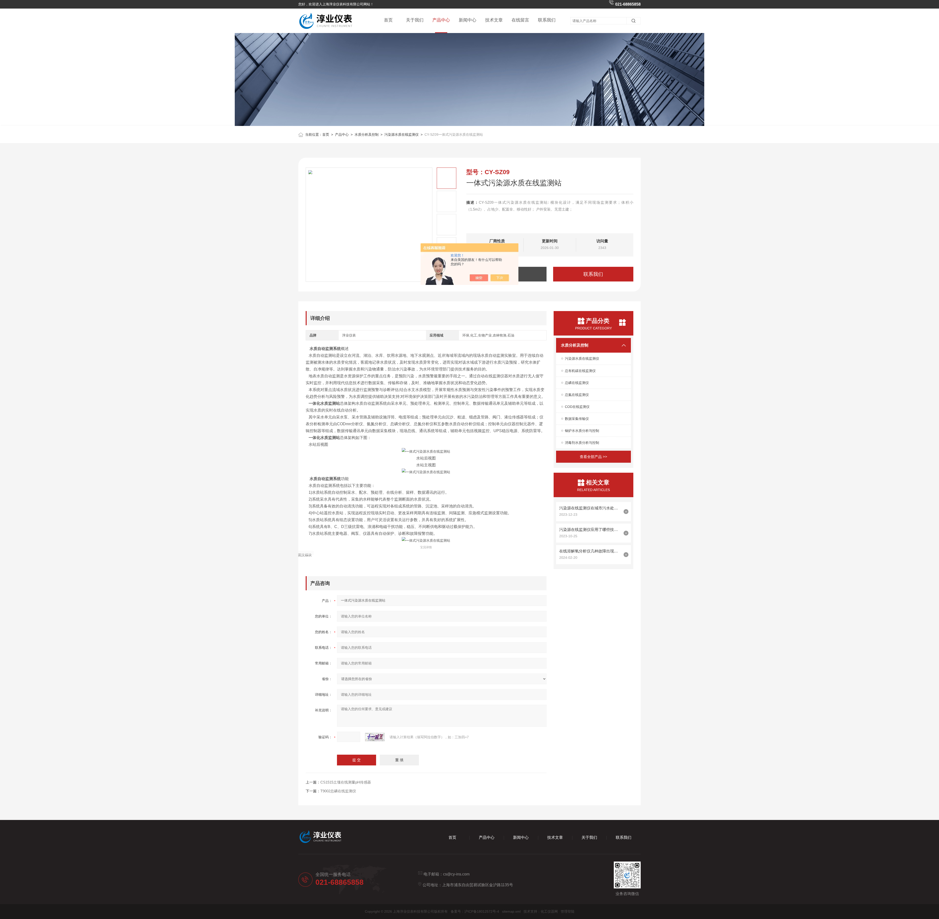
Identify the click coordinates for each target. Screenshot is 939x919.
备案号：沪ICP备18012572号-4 (475, 911)
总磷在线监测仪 (577, 383)
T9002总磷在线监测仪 (338, 791)
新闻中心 (467, 20)
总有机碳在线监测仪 (580, 371)
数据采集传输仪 (577, 419)
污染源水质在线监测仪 (401, 134)
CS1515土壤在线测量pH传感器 (345, 782)
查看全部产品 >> (593, 457)
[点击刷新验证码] (375, 737)
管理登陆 (567, 911)
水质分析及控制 (367, 134)
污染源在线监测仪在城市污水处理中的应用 (590, 508)
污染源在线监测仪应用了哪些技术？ (590, 529)
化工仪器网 (549, 911)
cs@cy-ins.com (456, 874)
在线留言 (520, 20)
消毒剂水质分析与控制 (582, 443)
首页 (388, 20)
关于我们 (415, 20)
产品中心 (441, 20)
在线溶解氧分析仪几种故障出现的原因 (590, 551)
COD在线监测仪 (577, 407)
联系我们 (547, 20)
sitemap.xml (511, 911)
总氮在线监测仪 (577, 395)
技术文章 (494, 20)
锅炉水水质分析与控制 (582, 431)
